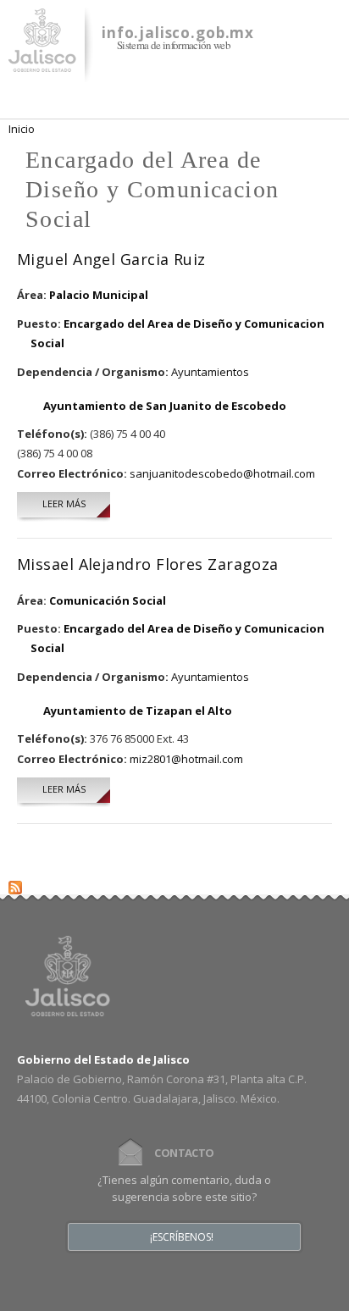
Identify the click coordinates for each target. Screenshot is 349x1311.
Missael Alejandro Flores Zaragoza (148, 564)
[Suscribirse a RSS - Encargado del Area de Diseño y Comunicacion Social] (15, 884)
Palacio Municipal (98, 294)
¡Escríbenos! (181, 1237)
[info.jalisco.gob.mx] (42, 61)
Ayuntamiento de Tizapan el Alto (137, 710)
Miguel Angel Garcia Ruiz (111, 259)
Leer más (76, 503)
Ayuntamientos (210, 371)
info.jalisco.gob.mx (178, 32)
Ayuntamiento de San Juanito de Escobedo (164, 405)
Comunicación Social (107, 600)
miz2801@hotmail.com (186, 758)
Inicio (21, 128)
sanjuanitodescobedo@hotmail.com (222, 473)
